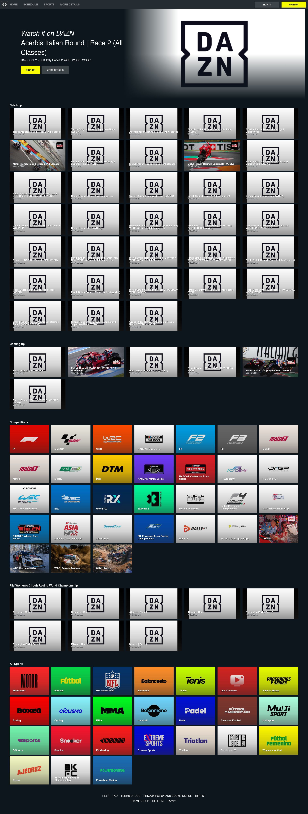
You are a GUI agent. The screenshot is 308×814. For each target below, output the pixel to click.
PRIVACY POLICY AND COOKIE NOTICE (167, 796)
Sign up (293, 4)
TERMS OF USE (130, 796)
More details (70, 4)
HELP (105, 796)
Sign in (267, 4)
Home (14, 4)
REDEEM (157, 801)
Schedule (30, 4)
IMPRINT (200, 796)
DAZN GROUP (140, 801)
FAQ (115, 796)
